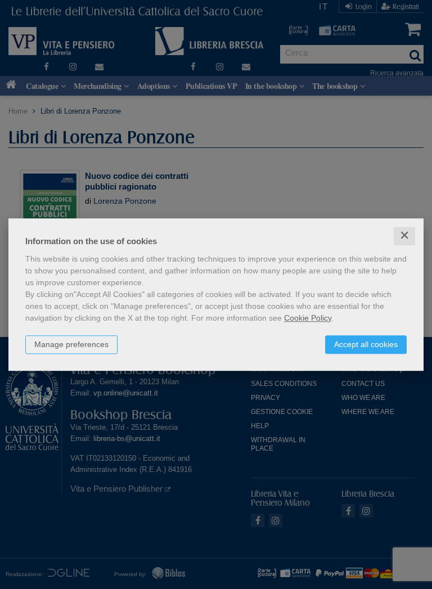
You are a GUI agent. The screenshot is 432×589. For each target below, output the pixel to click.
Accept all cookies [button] (366, 344)
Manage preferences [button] (71, 344)
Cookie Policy (307, 317)
